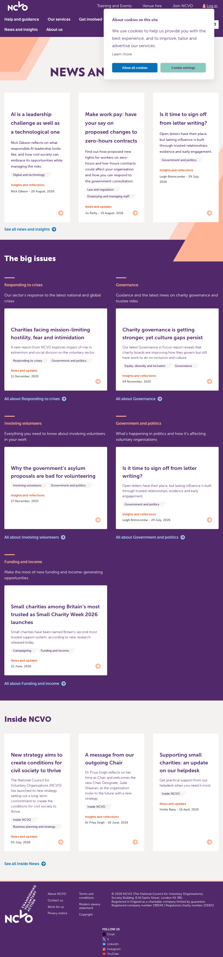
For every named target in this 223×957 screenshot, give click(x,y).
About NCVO (57, 894)
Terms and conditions (86, 896)
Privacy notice (57, 913)
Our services (59, 19)
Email (111, 934)
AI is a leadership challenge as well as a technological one (35, 123)
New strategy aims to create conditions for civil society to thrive (37, 763)
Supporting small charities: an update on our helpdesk (184, 763)
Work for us (56, 907)
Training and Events (114, 5)
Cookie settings (183, 68)
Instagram (114, 949)
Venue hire (152, 5)
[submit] (214, 24)
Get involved (90, 19)
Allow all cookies (134, 68)
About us (54, 29)
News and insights (21, 29)
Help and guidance (21, 19)
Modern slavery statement (89, 906)
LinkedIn (113, 944)
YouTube (113, 954)
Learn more (122, 54)
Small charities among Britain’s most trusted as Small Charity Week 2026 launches (55, 614)
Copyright (86, 914)
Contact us (55, 900)
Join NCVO (183, 5)
